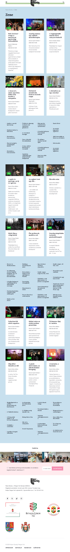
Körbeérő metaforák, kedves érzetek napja (34, 93)
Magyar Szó (27, 547)
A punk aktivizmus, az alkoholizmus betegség (34, 366)
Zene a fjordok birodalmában (26, 140)
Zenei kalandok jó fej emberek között (43, 288)
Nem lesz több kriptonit (42, 156)
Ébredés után (54, 179)
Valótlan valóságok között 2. (43, 417)
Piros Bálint (15, 186)
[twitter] (12, 499)
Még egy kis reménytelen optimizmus (42, 125)
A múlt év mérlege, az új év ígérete (13, 181)
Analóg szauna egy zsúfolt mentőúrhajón (34, 35)
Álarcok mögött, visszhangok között (12, 144)
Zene (9, 27)
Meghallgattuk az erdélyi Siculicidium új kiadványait (12, 405)
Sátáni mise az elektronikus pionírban (34, 323)
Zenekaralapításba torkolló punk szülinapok (12, 292)
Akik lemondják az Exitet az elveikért (58, 137)
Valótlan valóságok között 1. (43, 433)
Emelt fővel (56, 123)
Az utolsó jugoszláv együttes (56, 130)
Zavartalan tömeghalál (25, 282)
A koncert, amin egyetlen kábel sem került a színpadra (14, 94)
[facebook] (7, 499)
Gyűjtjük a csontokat (10, 425)
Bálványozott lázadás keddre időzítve (57, 296)
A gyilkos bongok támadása (12, 432)
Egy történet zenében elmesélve (42, 265)
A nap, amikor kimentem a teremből (26, 147)
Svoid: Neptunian (27, 429)
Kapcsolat (18, 547)
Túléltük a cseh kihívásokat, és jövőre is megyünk (43, 280)
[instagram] (21, 499)
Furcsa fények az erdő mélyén (27, 295)
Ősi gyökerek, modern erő (34, 234)
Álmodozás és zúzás (26, 288)
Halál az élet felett (11, 299)
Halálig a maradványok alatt (26, 265)
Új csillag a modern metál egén (42, 141)
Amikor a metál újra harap (11, 124)
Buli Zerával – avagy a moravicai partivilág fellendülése (13, 37)
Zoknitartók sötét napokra (13, 322)
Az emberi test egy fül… (34, 180)
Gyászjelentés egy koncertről (58, 277)
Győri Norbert (36, 40)
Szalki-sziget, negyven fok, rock (43, 272)
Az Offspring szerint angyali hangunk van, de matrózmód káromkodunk (12, 273)
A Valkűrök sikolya (12, 412)
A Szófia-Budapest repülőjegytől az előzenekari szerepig (12, 284)
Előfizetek (37, 547)
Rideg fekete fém (27, 417)
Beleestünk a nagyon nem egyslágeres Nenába (26, 274)
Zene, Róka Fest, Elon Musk (58, 417)
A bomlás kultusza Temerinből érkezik (43, 133)
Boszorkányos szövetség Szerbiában (57, 404)
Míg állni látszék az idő (13, 365)
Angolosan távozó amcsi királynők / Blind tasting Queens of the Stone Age (58, 286)
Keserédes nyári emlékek (58, 271)
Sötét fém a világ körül (12, 234)
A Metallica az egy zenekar (54, 92)
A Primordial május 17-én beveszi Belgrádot (12, 418)
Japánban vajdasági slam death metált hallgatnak (26, 156)
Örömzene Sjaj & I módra (55, 322)
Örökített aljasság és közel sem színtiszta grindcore (27, 125)
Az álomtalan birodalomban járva (26, 404)
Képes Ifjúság (9, 9)
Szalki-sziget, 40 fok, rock (58, 264)
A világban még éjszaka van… (27, 411)
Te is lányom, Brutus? (57, 424)
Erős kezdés (56, 143)
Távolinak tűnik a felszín (43, 409)
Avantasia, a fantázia (54, 365)
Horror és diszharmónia (11, 264)
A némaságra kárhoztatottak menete (42, 425)
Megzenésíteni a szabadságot (58, 411)
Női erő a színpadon (25, 422)
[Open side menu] (6, 2)
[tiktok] (17, 499)
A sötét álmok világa (42, 403)
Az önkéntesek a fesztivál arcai (58, 430)
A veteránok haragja (26, 133)
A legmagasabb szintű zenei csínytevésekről (55, 35)
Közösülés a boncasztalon (11, 137)
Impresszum (9, 547)
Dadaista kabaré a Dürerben (12, 130)
